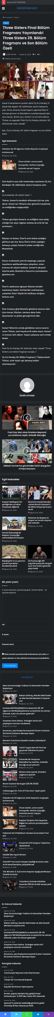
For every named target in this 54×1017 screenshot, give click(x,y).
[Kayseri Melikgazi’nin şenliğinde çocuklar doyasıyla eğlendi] (14, 492)
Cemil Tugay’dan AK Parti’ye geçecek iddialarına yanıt (32, 749)
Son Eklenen (27, 677)
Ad (4, 624)
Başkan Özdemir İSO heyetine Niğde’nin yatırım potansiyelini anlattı (33, 823)
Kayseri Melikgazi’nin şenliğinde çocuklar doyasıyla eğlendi (12, 504)
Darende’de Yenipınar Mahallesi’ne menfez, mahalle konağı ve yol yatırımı (33, 762)
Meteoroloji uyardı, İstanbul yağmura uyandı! (32, 773)
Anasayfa (8, 17)
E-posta (6, 634)
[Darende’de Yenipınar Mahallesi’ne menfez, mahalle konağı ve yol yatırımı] (10, 763)
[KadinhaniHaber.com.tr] (27, 8)
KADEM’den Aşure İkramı (14, 854)
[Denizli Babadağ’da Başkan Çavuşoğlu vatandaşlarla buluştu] (14, 523)
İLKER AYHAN (11, 54)
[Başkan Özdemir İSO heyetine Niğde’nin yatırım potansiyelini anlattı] (10, 824)
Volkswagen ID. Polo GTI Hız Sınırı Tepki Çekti (24, 790)
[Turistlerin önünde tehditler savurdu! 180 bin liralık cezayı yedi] (10, 885)
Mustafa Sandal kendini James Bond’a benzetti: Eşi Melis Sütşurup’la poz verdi (40, 506)
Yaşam (16, 17)
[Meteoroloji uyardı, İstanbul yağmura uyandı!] (10, 776)
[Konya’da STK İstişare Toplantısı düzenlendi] (10, 846)
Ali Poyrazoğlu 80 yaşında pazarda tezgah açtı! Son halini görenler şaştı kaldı (40, 565)
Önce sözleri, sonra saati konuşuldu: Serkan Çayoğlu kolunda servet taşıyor (31, 165)
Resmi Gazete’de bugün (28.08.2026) (21, 783)
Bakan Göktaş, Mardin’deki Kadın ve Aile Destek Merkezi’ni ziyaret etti (35, 698)
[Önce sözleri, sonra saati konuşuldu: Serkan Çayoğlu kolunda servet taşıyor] (9, 165)
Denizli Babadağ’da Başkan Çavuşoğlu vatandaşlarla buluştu (13, 535)
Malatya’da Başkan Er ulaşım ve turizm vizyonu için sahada (40, 520)
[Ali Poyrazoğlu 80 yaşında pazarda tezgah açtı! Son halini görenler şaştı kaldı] (40, 552)
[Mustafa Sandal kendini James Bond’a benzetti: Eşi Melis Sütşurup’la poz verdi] (40, 492)
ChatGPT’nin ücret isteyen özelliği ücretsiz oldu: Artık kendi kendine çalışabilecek (26, 863)
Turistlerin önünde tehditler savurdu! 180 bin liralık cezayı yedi (35, 883)
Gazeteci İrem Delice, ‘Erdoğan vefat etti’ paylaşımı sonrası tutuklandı (22, 722)
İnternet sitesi (8, 644)
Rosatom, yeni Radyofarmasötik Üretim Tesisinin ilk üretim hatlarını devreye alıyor (26, 732)
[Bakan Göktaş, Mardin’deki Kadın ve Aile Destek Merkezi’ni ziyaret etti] (10, 699)
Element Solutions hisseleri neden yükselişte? (24, 740)
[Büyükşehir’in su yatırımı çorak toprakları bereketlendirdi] (14, 552)
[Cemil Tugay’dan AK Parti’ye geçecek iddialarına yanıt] (10, 751)
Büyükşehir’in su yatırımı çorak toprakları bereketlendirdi (13, 563)
